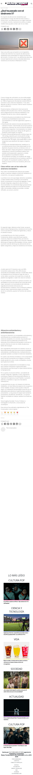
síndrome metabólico (16, 103)
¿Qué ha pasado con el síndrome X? (12, 12)
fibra (18, 373)
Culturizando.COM (16, 773)
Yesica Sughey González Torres (10, 401)
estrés (27, 281)
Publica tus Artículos (16, 762)
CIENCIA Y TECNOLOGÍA (16, 768)
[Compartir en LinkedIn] (17, 29)
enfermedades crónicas (20, 242)
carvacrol (7, 358)
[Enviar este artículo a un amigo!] (2, 29)
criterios (19, 104)
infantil (21, 155)
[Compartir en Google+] (14, 29)
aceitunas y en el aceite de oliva (10, 342)
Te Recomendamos (16, 759)
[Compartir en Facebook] (5, 29)
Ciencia (2, 418)
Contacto (16, 760)
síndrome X (10, 54)
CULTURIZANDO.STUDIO (16, 752)
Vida (16, 770)
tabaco (3, 229)
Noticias (16, 765)
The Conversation (11, 428)
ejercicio (8, 269)
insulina (29, 245)
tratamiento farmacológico (14, 389)
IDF (8, 111)
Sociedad (16, 771)
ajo (29, 365)
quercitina (15, 350)
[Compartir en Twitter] (8, 29)
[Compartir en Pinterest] (11, 29)
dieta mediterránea (7, 179)
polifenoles (14, 340)
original (15, 409)
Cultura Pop (16, 766)
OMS (28, 101)
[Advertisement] (16, 79)
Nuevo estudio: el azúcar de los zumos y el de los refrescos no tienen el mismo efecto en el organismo (15, 662)
